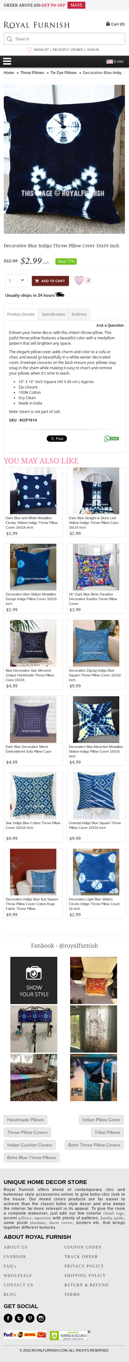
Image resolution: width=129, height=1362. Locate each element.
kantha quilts (112, 1218)
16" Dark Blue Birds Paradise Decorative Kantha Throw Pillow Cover (93, 599)
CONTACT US (19, 1285)
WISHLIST (41, 49)
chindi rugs (113, 1213)
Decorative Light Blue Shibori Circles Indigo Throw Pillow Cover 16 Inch (94, 904)
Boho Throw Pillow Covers (94, 1144)
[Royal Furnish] (37, 26)
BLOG (10, 1294)
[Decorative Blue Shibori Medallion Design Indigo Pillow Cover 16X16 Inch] (33, 567)
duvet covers (61, 1223)
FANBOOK (15, 1257)
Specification (53, 314)
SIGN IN (93, 49)
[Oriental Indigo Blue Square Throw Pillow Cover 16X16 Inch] (96, 796)
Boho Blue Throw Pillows (31, 1157)
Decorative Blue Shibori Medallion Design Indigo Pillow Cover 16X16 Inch (31, 599)
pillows (25, 1218)
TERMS (72, 1294)
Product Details (21, 314)
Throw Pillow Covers (27, 1132)
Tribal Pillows (107, 1132)
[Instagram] (41, 1318)
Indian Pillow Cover (101, 1119)
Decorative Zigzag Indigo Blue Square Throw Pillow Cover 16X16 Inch (95, 675)
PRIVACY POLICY (84, 1266)
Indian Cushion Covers (29, 1144)
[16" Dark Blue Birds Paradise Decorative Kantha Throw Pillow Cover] (96, 567)
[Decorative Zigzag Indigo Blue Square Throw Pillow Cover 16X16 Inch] (96, 643)
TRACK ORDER (81, 1257)
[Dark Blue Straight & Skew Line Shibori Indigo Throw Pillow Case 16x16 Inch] (96, 491)
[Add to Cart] (50, 280)
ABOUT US (16, 1247)
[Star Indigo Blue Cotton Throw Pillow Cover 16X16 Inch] (33, 796)
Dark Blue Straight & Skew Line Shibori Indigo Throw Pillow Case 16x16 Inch (93, 522)
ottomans (38, 1223)
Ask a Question (110, 325)
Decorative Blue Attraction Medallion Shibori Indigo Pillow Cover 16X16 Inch (96, 751)
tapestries (42, 1218)
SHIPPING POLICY (85, 1275)
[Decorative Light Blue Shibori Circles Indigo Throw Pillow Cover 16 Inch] (96, 872)
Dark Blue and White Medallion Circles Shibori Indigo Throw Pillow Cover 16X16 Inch (32, 522)
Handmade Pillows (25, 1119)
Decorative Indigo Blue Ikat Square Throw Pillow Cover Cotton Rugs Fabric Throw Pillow (32, 904)
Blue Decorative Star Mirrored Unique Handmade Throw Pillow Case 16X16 (30, 675)
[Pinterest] (30, 1318)
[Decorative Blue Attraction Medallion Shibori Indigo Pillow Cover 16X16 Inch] (96, 720)
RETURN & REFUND (86, 1285)
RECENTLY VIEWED (68, 49)
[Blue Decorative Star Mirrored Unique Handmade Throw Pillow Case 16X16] (33, 643)
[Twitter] (19, 1318)
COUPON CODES (82, 1247)
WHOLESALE (18, 1275)
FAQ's (10, 1266)
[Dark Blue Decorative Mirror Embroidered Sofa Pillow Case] (33, 720)
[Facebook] (8, 1318)
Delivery (79, 314)
